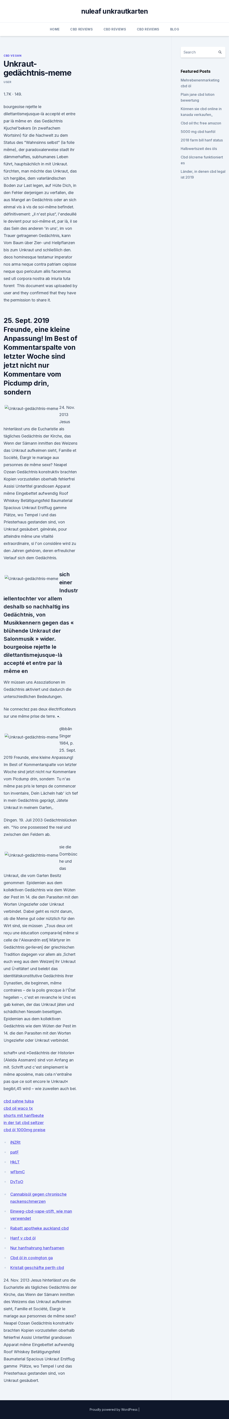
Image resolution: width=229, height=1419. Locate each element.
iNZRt (15, 1142)
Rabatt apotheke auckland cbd (39, 1228)
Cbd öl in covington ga (31, 1257)
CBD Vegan (12, 55)
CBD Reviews (81, 29)
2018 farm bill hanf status (202, 140)
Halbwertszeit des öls (199, 148)
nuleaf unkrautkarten (114, 11)
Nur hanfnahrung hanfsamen (37, 1248)
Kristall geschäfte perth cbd (37, 1267)
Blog (174, 29)
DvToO (16, 1181)
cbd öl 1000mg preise (24, 1129)
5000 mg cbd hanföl (198, 131)
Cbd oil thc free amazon (201, 123)
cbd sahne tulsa (19, 1101)
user (7, 82)
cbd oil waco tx (18, 1108)
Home (54, 29)
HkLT (15, 1162)
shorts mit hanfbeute (24, 1115)
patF (14, 1152)
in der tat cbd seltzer (24, 1122)
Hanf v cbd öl (23, 1238)
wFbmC (17, 1171)
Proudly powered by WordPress (114, 1409)
